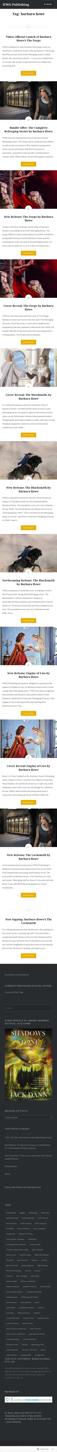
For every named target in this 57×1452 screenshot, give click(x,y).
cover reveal (34, 1244)
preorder (10, 1313)
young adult (26, 1355)
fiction (44, 1260)
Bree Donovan (11, 1166)
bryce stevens (24, 1228)
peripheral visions (27, 1307)
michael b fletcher (34, 1292)
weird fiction (11, 1355)
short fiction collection (16, 1328)
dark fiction (11, 1255)
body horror (43, 1218)
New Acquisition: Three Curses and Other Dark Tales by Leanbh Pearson (28, 1157)
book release (25, 1223)
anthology (33, 1212)
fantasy (34, 1260)
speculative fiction (37, 1334)
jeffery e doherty (27, 1281)
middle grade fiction (29, 1297)
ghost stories (12, 1265)
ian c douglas (22, 1276)
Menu (49, 4)
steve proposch (29, 1339)
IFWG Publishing (16, 4)
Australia (45, 1212)
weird (43, 1349)
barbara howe (12, 1218)
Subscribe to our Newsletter (17, 975)
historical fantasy (14, 1270)
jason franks (11, 1281)
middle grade (11, 1297)
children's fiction (25, 1234)
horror (28, 1270)
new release (11, 1302)
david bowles (25, 1255)
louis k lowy (45, 1286)
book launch (11, 1223)
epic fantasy (22, 1260)
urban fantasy (12, 1349)
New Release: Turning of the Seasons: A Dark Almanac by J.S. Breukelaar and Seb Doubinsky (28, 1146)
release (37, 1313)
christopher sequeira (15, 1239)
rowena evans (43, 1318)
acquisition (11, 1212)
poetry (41, 1307)
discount (10, 1260)
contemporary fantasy (16, 1244)
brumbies (10, 1228)
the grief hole (12, 1344)
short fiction (27, 1323)
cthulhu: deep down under (17, 1249)
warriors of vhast (29, 1349)
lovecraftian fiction (14, 1292)
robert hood (28, 1318)
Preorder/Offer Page (14, 992)
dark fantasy (37, 1249)
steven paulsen (12, 1339)
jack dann (35, 1276)
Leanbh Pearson (29, 1286)
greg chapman (27, 1265)
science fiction (12, 1323)
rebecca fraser (23, 1313)
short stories (35, 1328)
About (7, 1174)
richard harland (12, 1318)
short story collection (15, 1334)
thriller (25, 1344)
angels (22, 1212)
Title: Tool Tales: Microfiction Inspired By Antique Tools (28, 1137)
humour (9, 1276)
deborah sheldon (41, 1255)
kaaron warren (12, 1286)
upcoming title (37, 1344)
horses (37, 1270)
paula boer (11, 1307)
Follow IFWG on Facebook (23, 1187)
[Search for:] (28, 1008)
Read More (28, 164)
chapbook (10, 1234)
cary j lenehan (39, 1228)
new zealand (25, 1302)
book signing (40, 1223)
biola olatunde (28, 1218)
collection (32, 1239)
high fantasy (42, 1265)
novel (36, 1302)
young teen (40, 1355)
